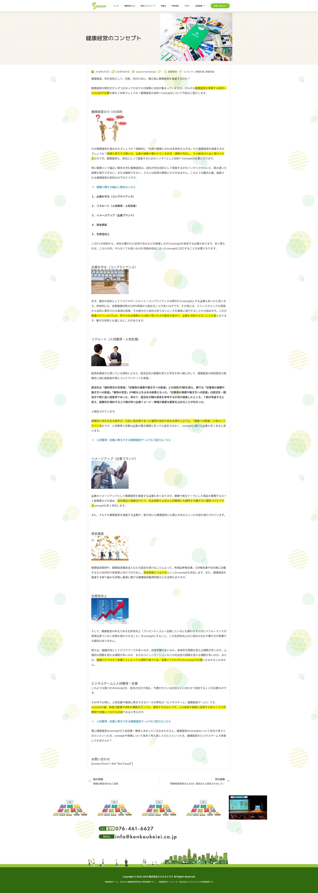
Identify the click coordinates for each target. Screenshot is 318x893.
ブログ (187, 5)
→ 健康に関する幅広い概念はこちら (113, 187)
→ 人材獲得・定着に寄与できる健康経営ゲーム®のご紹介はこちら (131, 440)
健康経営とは (129, 5)
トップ (116, 5)
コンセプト (188, 71)
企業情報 (198, 5)
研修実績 (175, 5)
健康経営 (172, 71)
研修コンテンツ (146, 5)
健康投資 (199, 71)
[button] (220, 5)
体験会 (163, 5)
